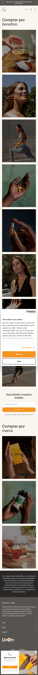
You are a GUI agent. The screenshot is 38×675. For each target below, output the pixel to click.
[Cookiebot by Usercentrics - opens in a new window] (27, 312)
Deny (19, 361)
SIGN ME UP (10, 667)
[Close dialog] (36, 652)
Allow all (19, 354)
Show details (26, 347)
